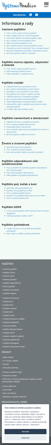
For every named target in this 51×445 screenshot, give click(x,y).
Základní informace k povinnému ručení (22, 86)
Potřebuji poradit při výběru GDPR (20, 216)
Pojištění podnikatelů (10, 322)
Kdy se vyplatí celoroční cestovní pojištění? (23, 35)
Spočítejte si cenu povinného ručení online (23, 91)
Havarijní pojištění (9, 279)
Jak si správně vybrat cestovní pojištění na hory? (25, 46)
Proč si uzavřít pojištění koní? (18, 198)
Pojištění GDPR (8, 333)
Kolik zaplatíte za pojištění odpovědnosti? (22, 175)
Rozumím (25, 432)
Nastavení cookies (9, 375)
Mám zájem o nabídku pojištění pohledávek (23, 233)
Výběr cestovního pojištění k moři (19, 43)
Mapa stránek (7, 357)
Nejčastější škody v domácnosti (19, 127)
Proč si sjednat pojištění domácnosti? (21, 124)
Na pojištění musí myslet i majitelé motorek (23, 94)
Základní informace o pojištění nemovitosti (23, 122)
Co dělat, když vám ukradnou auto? (20, 109)
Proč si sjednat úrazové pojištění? (19, 149)
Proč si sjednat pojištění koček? (19, 193)
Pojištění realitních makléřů (13, 336)
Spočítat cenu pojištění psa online (19, 190)
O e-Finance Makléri (10, 361)
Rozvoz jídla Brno (9, 386)
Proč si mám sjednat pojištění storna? (21, 69)
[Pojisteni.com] (19, 6)
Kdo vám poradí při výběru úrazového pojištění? (25, 152)
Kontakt (5, 364)
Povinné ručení (8, 276)
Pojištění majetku (9, 293)
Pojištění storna (8, 272)
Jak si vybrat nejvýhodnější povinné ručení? (23, 89)
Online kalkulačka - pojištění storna (20, 74)
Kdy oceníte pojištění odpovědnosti (20, 173)
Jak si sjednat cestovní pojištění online (21, 40)
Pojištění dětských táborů (12, 329)
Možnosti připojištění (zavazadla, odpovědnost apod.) (27, 51)
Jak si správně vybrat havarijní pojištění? (22, 99)
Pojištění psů (7, 301)
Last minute (7, 390)
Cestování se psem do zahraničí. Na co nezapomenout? (28, 48)
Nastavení (25, 438)
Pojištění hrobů (8, 315)
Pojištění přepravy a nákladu (13, 319)
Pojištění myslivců (9, 308)
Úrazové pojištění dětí (11, 340)
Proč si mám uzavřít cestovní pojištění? (22, 33)
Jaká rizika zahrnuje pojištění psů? (19, 188)
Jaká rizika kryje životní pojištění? (19, 147)
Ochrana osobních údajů (12, 372)
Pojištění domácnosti (10, 298)
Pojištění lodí (7, 312)
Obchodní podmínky (10, 368)
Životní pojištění (8, 286)
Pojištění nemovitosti (10, 290)
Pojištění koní (7, 305)
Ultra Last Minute (9, 393)
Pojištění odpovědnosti (11, 283)
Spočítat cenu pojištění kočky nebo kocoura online (26, 195)
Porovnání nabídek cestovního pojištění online (24, 38)
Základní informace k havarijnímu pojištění (23, 96)
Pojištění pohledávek (10, 343)
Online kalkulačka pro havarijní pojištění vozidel (24, 102)
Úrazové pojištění (9, 326)
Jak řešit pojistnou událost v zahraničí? (21, 53)
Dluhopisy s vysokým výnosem (14, 396)
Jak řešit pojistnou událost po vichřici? (21, 134)
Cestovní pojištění (9, 269)
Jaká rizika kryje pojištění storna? (19, 71)
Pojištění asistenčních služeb (13, 346)
